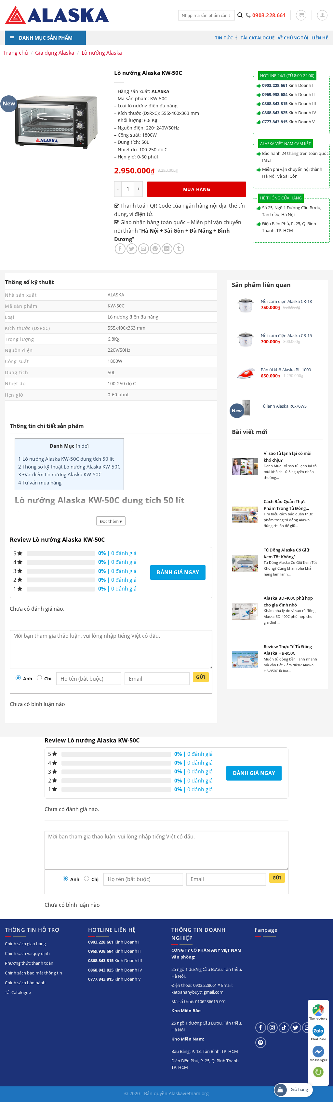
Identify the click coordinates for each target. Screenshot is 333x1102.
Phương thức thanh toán (29, 963)
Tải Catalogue (257, 38)
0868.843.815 (274, 103)
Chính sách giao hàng (25, 943)
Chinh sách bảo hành (25, 983)
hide (82, 446)
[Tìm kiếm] (240, 15)
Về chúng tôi (293, 38)
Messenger (318, 1059)
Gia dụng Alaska (54, 52)
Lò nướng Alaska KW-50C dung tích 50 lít (66, 459)
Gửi (200, 677)
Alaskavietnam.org (189, 1093)
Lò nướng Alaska (102, 52)
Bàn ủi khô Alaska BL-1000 (286, 370)
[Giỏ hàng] (301, 15)
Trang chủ (15, 52)
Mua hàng (196, 189)
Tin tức (224, 38)
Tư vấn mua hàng (39, 482)
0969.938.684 (274, 94)
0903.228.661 (274, 85)
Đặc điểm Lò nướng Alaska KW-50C (59, 474)
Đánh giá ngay (178, 572)
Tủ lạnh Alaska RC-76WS (284, 406)
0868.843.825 (274, 113)
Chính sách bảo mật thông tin (33, 973)
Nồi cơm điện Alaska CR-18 (286, 301)
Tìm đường (318, 1018)
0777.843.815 (274, 122)
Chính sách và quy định (27, 953)
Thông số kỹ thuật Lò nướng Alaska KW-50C (69, 466)
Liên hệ (320, 38)
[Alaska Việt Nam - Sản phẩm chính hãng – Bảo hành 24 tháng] (86, 15)
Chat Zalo (318, 1039)
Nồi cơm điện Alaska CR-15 (286, 335)
